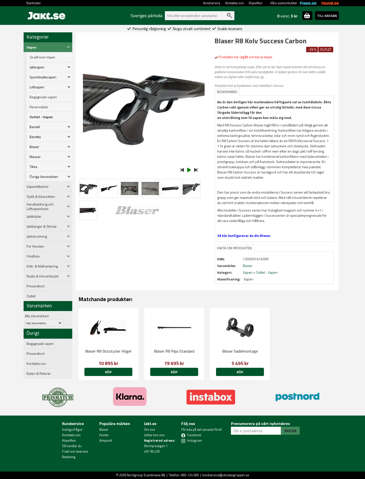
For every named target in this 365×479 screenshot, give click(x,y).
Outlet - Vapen (41, 117)
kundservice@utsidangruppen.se (225, 475)
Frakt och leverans (75, 451)
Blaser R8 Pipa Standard (174, 351)
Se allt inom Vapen (42, 57)
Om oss (149, 429)
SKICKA (290, 431)
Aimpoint (105, 440)
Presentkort (35, 286)
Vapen (248, 272)
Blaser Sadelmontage (240, 351)
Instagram (194, 440)
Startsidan (33, 2)
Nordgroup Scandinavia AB (146, 475)
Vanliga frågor (72, 429)
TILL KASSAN (327, 15)
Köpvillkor (256, 2)
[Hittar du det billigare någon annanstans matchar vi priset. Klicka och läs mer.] (57, 394)
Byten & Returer (39, 373)
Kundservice (211, 2)
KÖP (108, 371)
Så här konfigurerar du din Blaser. (244, 235)
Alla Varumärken (37, 316)
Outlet (31, 296)
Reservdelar (39, 107)
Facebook (194, 434)
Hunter (104, 434)
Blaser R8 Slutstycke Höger (108, 351)
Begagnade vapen (43, 97)
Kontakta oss (234, 2)
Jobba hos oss (154, 434)
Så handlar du (71, 445)
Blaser (104, 429)
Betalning (68, 456)
